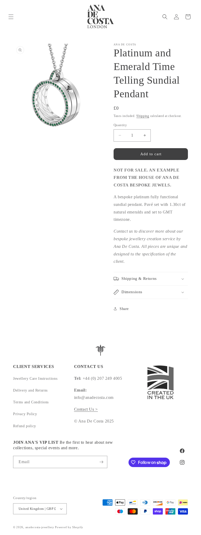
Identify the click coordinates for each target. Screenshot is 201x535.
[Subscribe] (101, 462)
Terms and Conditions (31, 402)
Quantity (120, 125)
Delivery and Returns (30, 390)
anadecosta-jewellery (39, 527)
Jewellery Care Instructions (35, 379)
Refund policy (24, 426)
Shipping (142, 116)
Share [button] (124, 309)
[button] (11, 17)
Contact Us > (86, 409)
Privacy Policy (25, 414)
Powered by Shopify (69, 527)
